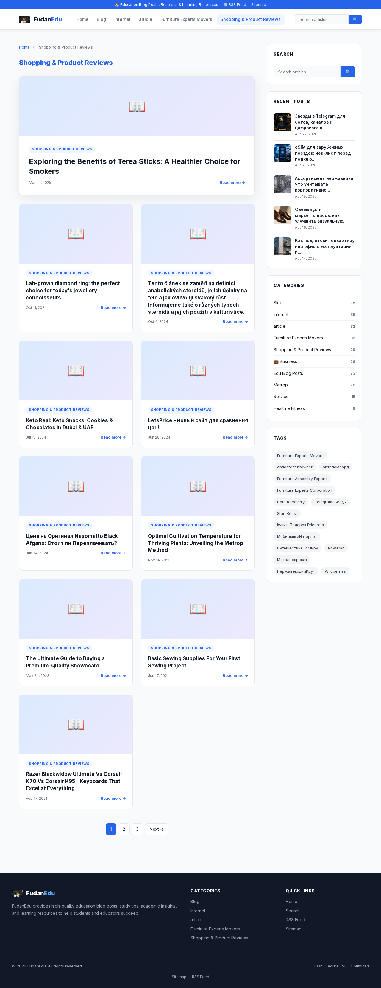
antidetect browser (295, 467)
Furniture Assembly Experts (302, 478)
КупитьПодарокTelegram (300, 524)
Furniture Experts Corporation (304, 490)
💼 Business (285, 361)
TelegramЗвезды (330, 501)
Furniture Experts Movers (186, 19)
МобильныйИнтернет (297, 536)
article (145, 19)
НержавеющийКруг (296, 571)
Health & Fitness (289, 408)
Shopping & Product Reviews (251, 19)
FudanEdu (36, 966)
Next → (156, 829)
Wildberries (335, 571)
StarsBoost (287, 513)
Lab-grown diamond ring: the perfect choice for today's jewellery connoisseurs (73, 290)
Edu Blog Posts (288, 373)
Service (281, 396)
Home (82, 19)
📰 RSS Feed (234, 4)
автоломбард (336, 467)
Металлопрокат (292, 559)
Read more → (232, 182)
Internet (122, 19)
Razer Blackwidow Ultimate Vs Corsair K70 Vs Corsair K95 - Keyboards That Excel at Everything (74, 781)
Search (293, 910)
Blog (101, 19)
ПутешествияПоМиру (297, 548)
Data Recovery (291, 501)
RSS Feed (295, 919)
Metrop (281, 384)
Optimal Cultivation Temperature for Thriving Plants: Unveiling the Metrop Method (195, 543)
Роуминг (336, 548)
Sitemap (258, 4)
